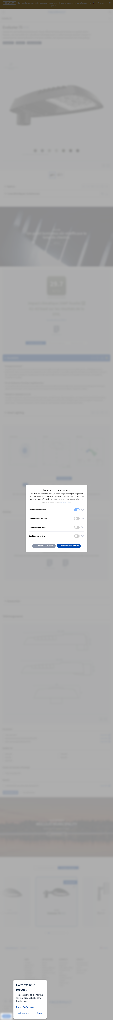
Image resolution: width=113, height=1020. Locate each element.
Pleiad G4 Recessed (25, 1007)
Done (39, 1013)
